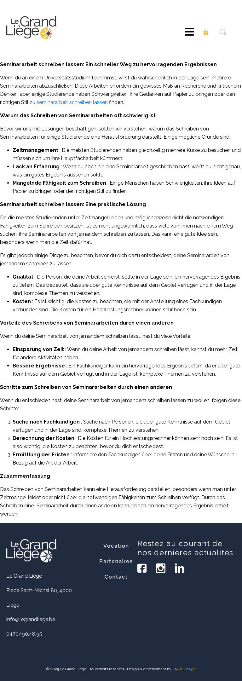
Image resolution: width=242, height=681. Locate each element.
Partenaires (116, 561)
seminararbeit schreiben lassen (72, 102)
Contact (116, 577)
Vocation (116, 546)
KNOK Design (184, 669)
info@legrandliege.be (30, 619)
